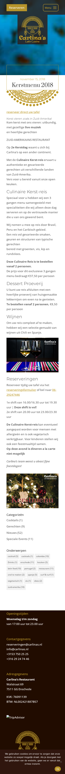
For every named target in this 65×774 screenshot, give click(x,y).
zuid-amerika (16, 587)
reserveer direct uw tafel (23, 112)
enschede (27, 562)
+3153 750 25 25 (17, 654)
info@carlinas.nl (17, 649)
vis (28, 580)
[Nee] (60, 761)
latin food (14, 568)
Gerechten (13, 526)
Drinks (12, 562)
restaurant (46, 568)
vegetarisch (15, 580)
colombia (42, 556)
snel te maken (16, 574)
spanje (32, 574)
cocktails (27, 556)
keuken (42, 562)
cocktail (13, 556)
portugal (30, 568)
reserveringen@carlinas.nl (24, 644)
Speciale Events (16, 539)
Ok (57, 769)
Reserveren (16, 8)
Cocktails (12, 520)
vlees (38, 580)
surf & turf (47, 574)
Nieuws (11, 533)
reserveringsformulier (21, 390)
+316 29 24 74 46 (17, 659)
